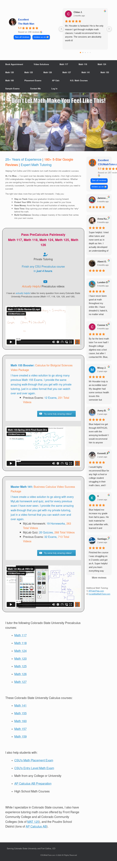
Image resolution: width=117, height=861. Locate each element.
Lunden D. (102, 282)
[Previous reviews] (61, 28)
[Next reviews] (109, 28)
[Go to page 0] (80, 52)
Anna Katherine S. (103, 218)
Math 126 (47, 72)
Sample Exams (12, 88)
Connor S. (102, 325)
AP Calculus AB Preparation (32, 783)
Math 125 (28, 72)
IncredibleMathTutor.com (99, 593)
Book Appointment (14, 64)
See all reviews (22, 37)
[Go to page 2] (85, 52)
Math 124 (102, 64)
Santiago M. (103, 539)
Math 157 (20, 729)
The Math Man (26, 23)
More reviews (99, 577)
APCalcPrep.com (96, 590)
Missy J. (101, 368)
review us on (40, 37)
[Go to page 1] (82, 52)
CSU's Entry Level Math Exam (34, 768)
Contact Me (35, 88)
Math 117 (64, 64)
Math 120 (9, 72)
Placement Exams (32, 80)
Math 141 (86, 72)
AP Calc (55, 80)
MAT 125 (33, 821)
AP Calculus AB (36, 826)
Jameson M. (103, 198)
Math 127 (66, 72)
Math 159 (20, 736)
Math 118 (83, 64)
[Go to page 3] (87, 52)
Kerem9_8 (102, 453)
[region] (58, 122)
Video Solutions (41, 64)
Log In (54, 88)
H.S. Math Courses (79, 80)
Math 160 (9, 80)
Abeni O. (102, 261)
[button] (58, 122)
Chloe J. (78, 12)
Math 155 (105, 72)
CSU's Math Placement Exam (33, 760)
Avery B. (101, 410)
